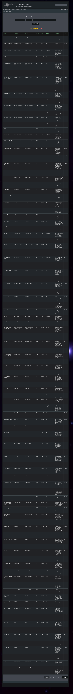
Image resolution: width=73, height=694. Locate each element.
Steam (65, 627)
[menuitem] (9, 9)
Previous (47, 677)
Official (65, 43)
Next (65, 677)
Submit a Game (35, 23)
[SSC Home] (9, 4)
